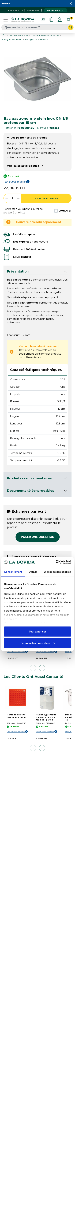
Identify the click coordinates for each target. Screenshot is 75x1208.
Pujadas (53, 127)
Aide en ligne (53, 10)
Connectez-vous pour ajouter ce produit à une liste (23, 210)
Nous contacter (33, 10)
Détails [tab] (33, 571)
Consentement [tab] (13, 571)
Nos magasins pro (15, 10)
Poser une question (37, 537)
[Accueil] (4, 35)
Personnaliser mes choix (36, 642)
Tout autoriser (37, 631)
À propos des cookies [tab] (57, 571)
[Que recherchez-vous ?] (70, 27)
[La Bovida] (22, 19)
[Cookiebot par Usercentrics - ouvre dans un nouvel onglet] (55, 562)
